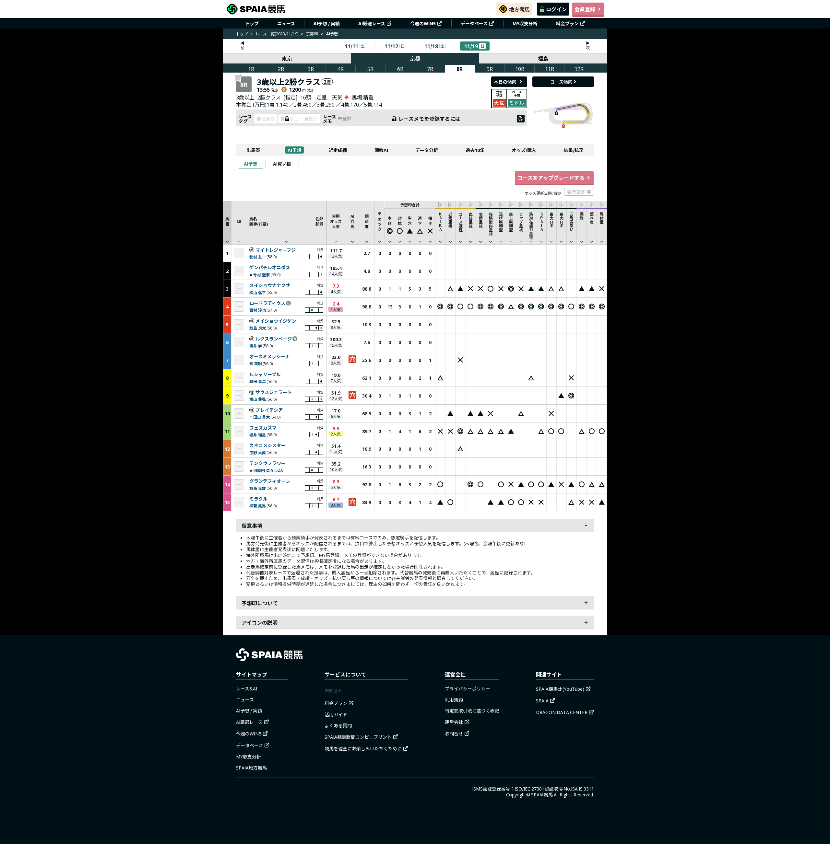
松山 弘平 (257, 292)
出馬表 (253, 150)
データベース (474, 23)
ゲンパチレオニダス (269, 268)
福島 (543, 58)
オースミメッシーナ (269, 357)
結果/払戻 (574, 150)
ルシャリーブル (265, 374)
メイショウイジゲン (275, 321)
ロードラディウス (267, 303)
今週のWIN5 (423, 23)
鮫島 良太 (257, 327)
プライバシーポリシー (467, 688)
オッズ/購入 (524, 150)
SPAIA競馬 (542, 794)
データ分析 (426, 150)
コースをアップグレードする (551, 177)
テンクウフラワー (267, 463)
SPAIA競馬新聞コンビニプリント (358, 736)
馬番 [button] (227, 221)
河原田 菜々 (263, 470)
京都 (415, 58)
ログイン (556, 9)
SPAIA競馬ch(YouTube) (560, 688)
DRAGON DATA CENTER (561, 712)
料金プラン (567, 23)
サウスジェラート (273, 392)
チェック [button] (380, 221)
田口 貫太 (261, 416)
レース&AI (246, 688)
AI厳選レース (371, 23)
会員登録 (585, 9)
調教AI (381, 150)
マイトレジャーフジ (275, 250)
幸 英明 (255, 363)
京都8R (312, 33)
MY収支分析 (525, 23)
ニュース (286, 23)
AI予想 (294, 150)
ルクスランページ (273, 339)
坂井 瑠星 (257, 434)
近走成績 (338, 150)
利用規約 (454, 699)
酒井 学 (255, 345)
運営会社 (454, 721)
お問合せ (454, 733)
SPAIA (542, 700)
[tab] (250, 163)
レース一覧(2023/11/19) (276, 33)
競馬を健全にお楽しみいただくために (363, 748)
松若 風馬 (257, 505)
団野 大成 (257, 452)
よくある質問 (338, 725)
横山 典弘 (257, 399)
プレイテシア (269, 410)
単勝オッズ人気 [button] (336, 221)
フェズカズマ (263, 428)
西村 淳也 (257, 309)
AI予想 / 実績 (327, 23)
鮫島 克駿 (257, 488)
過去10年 (475, 150)
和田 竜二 (257, 381)
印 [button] (239, 221)
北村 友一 (257, 256)
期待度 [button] (367, 221)
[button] (286, 223)
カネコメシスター (267, 445)
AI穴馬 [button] (352, 221)
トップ (252, 23)
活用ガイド (336, 714)
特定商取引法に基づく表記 (472, 710)
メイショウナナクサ (269, 285)
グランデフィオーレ (269, 481)
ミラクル (258, 499)
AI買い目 (282, 163)
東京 (287, 58)
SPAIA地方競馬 (251, 767)
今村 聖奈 (261, 274)
